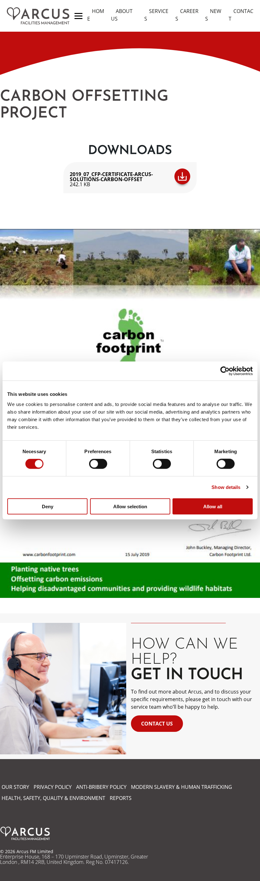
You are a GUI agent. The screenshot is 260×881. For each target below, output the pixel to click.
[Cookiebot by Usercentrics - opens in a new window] (225, 371)
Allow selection (130, 506)
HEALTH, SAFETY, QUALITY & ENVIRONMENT (53, 798)
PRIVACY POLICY (53, 786)
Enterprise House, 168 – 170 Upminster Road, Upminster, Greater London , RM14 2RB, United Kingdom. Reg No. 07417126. (74, 859)
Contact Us (157, 723)
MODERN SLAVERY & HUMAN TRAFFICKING (181, 786)
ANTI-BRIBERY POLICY (101, 786)
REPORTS (121, 798)
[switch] (98, 464)
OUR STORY (15, 786)
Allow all (212, 506)
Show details (225, 487)
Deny (47, 506)
